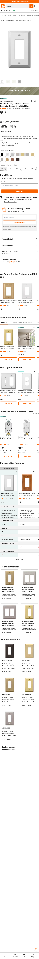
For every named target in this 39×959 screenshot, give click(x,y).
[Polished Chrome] (7, 155)
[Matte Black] (2, 155)
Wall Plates (7, 15)
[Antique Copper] (12, 160)
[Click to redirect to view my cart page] (35, 6)
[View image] (2, 81)
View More (19, 559)
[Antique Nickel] (2, 160)
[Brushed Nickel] (27, 155)
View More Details (8, 145)
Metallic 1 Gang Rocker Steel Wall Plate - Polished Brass (29, 700)
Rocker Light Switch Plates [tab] (22, 322)
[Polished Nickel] (17, 155)
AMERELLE (26, 660)
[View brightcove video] (19, 81)
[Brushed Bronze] (7, 160)
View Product (6, 598)
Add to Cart (8, 359)
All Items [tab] (4, 322)
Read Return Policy (10, 202)
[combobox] (17, 6)
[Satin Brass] (33, 155)
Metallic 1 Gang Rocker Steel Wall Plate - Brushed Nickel (9, 733)
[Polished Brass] (22, 155)
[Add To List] (31, 101)
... (1, 15)
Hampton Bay (7, 660)
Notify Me (19, 191)
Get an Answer (19, 222)
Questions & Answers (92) (22, 108)
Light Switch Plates (19, 15)
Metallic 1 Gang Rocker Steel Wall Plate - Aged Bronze (8, 666)
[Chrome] (12, 154)
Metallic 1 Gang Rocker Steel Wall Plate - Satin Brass (28, 666)
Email (3, 182)
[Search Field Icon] (31, 6)
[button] (19, 239)
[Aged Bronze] (17, 160)
